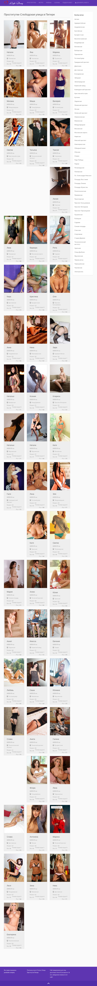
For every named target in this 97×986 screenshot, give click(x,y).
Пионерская (78, 172)
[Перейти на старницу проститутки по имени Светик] (14, 132)
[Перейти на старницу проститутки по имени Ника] (60, 868)
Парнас (76, 164)
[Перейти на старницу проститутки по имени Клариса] (60, 378)
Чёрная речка (78, 260)
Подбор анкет (67, 2)
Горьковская (78, 54)
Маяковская (78, 121)
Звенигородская (79, 82)
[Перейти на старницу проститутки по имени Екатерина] (14, 917)
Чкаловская (78, 268)
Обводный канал (80, 148)
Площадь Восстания (81, 179)
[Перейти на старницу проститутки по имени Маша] (37, 83)
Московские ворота (80, 132)
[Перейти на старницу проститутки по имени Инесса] (37, 623)
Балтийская (78, 31)
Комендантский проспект (82, 89)
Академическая (79, 27)
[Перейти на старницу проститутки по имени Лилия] (60, 181)
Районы (48, 2)
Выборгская (78, 50)
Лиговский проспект (80, 113)
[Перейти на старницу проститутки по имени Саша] (37, 672)
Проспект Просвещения (82, 211)
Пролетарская (79, 199)
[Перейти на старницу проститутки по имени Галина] (60, 721)
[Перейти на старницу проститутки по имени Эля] (60, 476)
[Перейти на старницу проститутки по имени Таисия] (60, 132)
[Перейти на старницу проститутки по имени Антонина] (37, 819)
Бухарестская (79, 35)
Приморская (78, 195)
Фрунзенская (78, 256)
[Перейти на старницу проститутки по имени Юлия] (60, 574)
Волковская (78, 46)
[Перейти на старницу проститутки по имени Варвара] (37, 230)
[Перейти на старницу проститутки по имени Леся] (14, 868)
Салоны (57, 2)
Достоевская (78, 70)
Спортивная (78, 234)
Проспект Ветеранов (81, 207)
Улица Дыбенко (79, 252)
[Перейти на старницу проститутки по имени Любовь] (14, 672)
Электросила (78, 272)
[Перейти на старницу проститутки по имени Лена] (37, 476)
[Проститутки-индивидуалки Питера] (14, 4)
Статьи (39, 970)
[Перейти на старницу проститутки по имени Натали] (14, 34)
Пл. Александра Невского (82, 175)
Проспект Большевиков (82, 203)
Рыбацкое (77, 218)
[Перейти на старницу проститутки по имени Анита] (37, 721)
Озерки (76, 156)
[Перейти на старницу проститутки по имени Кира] (14, 279)
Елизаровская (79, 74)
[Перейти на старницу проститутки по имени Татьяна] (37, 132)
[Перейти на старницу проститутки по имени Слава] (14, 721)
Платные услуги (31, 970)
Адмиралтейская (79, 23)
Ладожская (78, 101)
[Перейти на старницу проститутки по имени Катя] (60, 427)
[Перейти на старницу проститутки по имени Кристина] (37, 279)
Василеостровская (80, 39)
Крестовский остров (81, 93)
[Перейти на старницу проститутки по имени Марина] (60, 34)
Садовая (77, 222)
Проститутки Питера (32, 972)
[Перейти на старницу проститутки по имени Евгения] (60, 623)
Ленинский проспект (81, 105)
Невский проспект (80, 140)
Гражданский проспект (81, 62)
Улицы (43, 970)
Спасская (77, 230)
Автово (76, 19)
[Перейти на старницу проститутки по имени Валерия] (60, 83)
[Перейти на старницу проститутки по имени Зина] (37, 868)
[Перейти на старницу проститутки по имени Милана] (14, 83)
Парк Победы (78, 160)
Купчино (77, 97)
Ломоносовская (79, 117)
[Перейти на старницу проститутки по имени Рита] (60, 230)
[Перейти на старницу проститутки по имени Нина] (37, 330)
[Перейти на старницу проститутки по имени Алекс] (37, 574)
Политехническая (80, 191)
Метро (41, 2)
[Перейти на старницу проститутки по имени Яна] (37, 34)
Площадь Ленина (80, 183)
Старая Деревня (79, 238)
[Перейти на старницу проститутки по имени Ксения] (37, 378)
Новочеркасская (79, 144)
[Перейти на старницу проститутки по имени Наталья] (14, 378)
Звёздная (77, 78)
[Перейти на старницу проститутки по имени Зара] (60, 330)
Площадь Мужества (81, 187)
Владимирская (79, 43)
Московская (78, 129)
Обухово (77, 152)
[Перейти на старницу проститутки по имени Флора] (37, 770)
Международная (79, 125)
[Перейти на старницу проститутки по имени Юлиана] (60, 672)
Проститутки (31, 2)
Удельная (77, 248)
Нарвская (77, 136)
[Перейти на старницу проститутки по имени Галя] (14, 476)
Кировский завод (79, 86)
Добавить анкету (83, 2)
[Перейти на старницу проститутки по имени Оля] (60, 279)
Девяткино (77, 66)
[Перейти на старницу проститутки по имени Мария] (14, 574)
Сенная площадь (80, 226)
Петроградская (79, 168)
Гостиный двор (79, 58)
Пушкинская (78, 215)
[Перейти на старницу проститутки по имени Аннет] (14, 623)
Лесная (76, 109)
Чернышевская (79, 264)
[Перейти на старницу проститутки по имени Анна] (14, 330)
